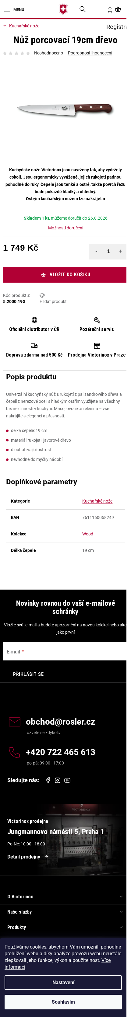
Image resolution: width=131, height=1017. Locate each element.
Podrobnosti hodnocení (90, 53)
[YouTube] (67, 780)
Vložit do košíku (70, 274)
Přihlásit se (28, 674)
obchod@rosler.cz (60, 722)
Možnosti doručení (65, 227)
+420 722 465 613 (60, 752)
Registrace (106, 9)
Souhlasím (63, 1002)
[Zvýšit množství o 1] (121, 251)
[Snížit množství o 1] (96, 251)
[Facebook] (47, 780)
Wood (87, 533)
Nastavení (63, 982)
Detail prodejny (23, 857)
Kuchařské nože (97, 501)
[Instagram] (57, 780)
